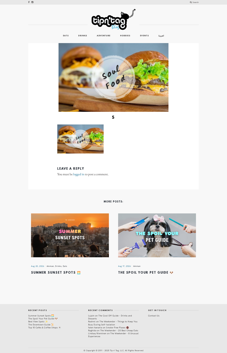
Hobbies (125, 36)
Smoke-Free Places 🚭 (117, 327)
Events (144, 36)
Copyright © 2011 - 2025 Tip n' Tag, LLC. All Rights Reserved (114, 350)
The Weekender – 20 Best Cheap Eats (119, 330)
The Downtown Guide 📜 (41, 324)
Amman (50, 266)
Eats (66, 36)
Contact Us (153, 315)
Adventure (104, 36)
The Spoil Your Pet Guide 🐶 (146, 273)
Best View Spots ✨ (38, 321)
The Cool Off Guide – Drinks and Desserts (110, 317)
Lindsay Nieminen (97, 333)
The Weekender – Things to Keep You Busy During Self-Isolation (113, 323)
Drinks (82, 36)
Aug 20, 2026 (37, 266)
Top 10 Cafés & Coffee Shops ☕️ (44, 327)
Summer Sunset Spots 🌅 (56, 273)
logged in (78, 174)
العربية (161, 35)
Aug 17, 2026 (124, 266)
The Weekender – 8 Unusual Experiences (113, 335)
